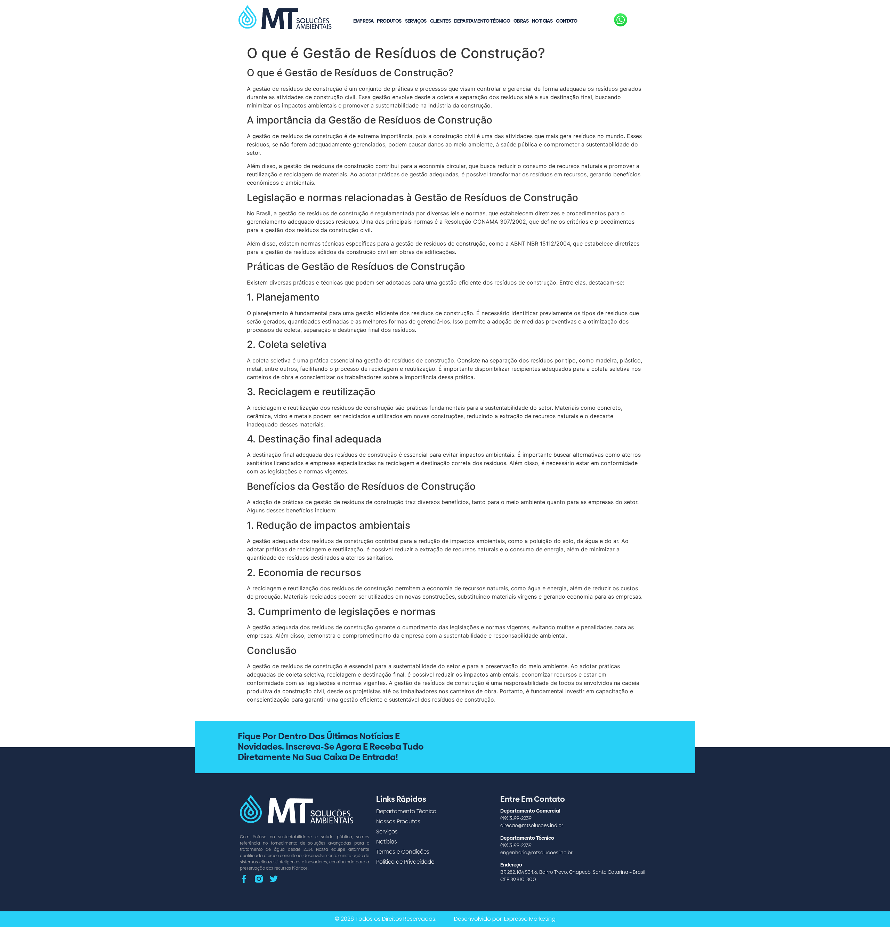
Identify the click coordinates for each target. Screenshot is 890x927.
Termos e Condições (402, 852)
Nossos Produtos (398, 821)
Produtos (389, 20)
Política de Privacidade (405, 862)
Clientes (440, 20)
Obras (520, 20)
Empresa (363, 20)
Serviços (416, 20)
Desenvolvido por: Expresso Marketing (505, 919)
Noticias (542, 20)
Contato (566, 20)
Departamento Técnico (482, 20)
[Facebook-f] (244, 879)
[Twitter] (274, 879)
